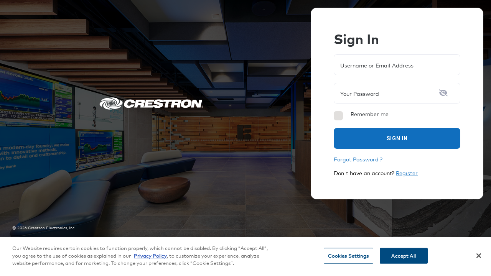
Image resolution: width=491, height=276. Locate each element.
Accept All (403, 256)
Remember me (370, 114)
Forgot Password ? (358, 159)
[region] (245, 256)
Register (407, 173)
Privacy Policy (150, 256)
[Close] (478, 255)
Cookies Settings (348, 256)
